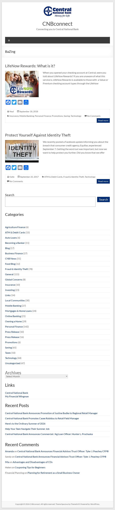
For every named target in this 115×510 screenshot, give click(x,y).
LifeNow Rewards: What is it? (30, 65)
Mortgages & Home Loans (18, 310)
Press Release (12, 331)
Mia (7, 462)
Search (9, 195)
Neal (11, 111)
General (9, 274)
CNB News (10, 258)
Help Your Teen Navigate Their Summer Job (27, 428)
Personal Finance (43, 116)
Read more (103, 120)
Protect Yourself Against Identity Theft (38, 135)
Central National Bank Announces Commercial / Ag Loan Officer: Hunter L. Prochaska (49, 434)
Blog (7, 248)
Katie (11, 176)
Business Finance (14, 253)
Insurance (14, 116)
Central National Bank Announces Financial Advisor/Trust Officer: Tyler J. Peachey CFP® (63, 451)
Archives (13, 372)
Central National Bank (16, 392)
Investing (10, 289)
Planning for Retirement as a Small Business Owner (54, 472)
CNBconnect (57, 23)
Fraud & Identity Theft (73, 176)
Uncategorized (12, 363)
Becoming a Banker (15, 242)
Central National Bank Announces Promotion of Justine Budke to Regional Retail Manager (51, 413)
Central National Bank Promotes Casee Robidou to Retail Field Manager (42, 418)
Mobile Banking (26, 116)
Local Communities (15, 300)
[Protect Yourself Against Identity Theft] (22, 141)
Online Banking (13, 316)
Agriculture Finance (15, 227)
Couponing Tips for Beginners (30, 467)
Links (7, 295)
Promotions (57, 116)
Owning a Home (13, 321)
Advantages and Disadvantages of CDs (33, 462)
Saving (67, 116)
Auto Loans (11, 237)
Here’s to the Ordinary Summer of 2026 (25, 423)
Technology (76, 116)
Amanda (9, 451)
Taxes (8, 352)
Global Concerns (13, 279)
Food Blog (10, 263)
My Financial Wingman (17, 396)
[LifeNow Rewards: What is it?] (22, 72)
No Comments (93, 116)
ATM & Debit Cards (53, 176)
